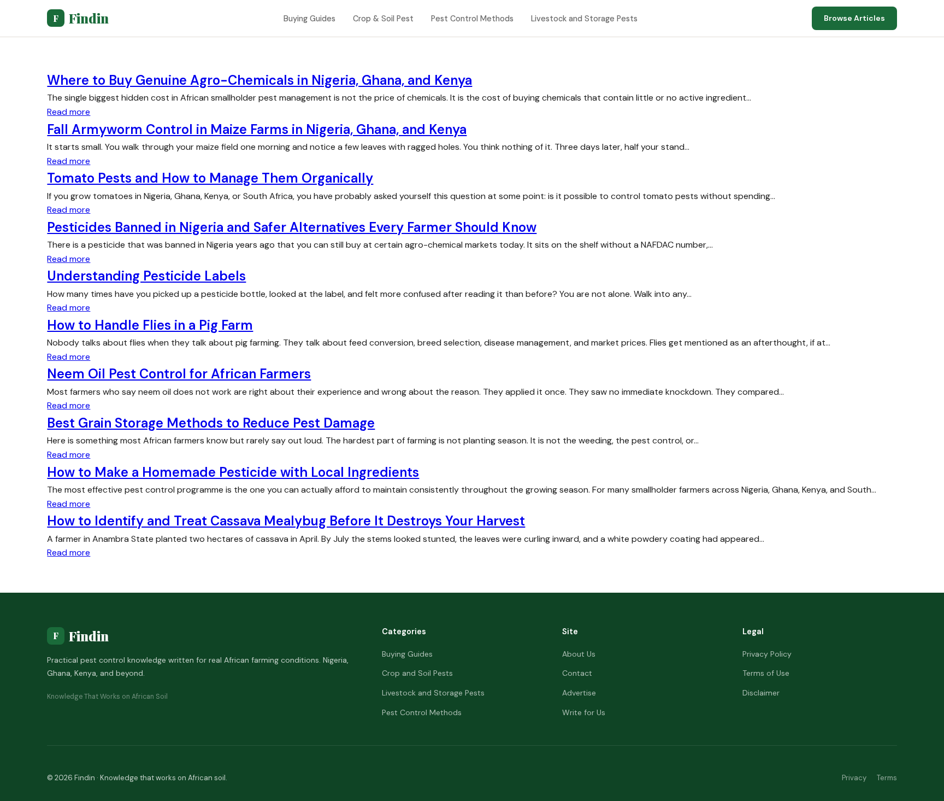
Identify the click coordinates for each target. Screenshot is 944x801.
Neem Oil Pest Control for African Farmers (179, 373)
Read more (68, 112)
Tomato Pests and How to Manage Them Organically (210, 177)
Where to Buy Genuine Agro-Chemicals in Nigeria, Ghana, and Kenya (259, 80)
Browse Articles (854, 18)
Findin (81, 18)
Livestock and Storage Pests (584, 19)
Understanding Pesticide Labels (146, 275)
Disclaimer (761, 693)
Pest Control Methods (472, 19)
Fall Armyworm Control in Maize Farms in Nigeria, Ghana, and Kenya (257, 129)
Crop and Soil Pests (417, 673)
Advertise (579, 693)
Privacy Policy (767, 654)
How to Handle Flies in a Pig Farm (150, 325)
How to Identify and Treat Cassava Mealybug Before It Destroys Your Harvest (286, 520)
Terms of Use (765, 673)
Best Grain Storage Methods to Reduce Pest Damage (211, 422)
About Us (578, 654)
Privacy (854, 777)
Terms (887, 777)
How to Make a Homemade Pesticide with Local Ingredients (233, 472)
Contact (577, 673)
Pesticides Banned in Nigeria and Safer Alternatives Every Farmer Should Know (291, 227)
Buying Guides (309, 19)
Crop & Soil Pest (383, 19)
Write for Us (583, 712)
